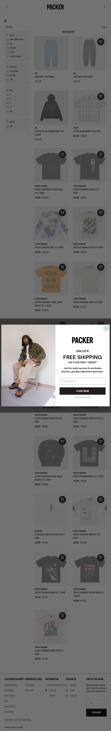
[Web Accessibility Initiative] (1, 727)
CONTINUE (82, 391)
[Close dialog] (106, 328)
